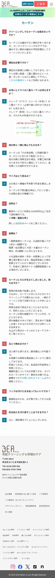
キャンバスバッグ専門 (41, 529)
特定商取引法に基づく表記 (25, 494)
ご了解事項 (43, 494)
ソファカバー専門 (23, 529)
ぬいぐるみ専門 (8, 529)
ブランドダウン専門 (10, 558)
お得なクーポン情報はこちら (28, 14)
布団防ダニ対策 (8, 541)
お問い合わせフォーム (33, 377)
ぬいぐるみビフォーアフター (27, 552)
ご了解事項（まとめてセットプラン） (20, 500)
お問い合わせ (27, 4)
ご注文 (41, 4)
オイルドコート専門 (41, 535)
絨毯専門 (6, 535)
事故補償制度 (31, 506)
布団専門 (15, 535)
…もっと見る (25, 558)
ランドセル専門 (8, 552)
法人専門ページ (22, 541)
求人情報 (8, 512)
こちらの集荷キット (19, 80)
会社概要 (8, 494)
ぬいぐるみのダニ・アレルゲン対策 (16, 547)
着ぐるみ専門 (26, 535)
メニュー (51, 5)
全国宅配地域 (44, 506)
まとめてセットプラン (40, 547)
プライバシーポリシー (14, 506)
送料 (20, 223)
